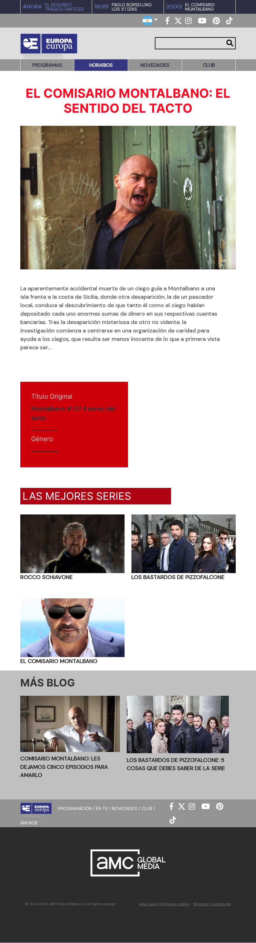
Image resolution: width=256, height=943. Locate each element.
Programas (47, 65)
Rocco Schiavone (46, 577)
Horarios (101, 65)
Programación (75, 808)
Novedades (154, 65)
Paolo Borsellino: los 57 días (132, 7)
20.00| (174, 6)
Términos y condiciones (212, 904)
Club (209, 65)
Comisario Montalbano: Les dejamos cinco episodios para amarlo (64, 766)
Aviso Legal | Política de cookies (164, 904)
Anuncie (29, 823)
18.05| (101, 6)
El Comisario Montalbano (200, 7)
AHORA (32, 6)
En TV (102, 808)
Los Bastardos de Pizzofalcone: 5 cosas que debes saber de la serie (176, 764)
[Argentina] (150, 20)
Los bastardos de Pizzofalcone (177, 577)
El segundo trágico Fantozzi (64, 7)
